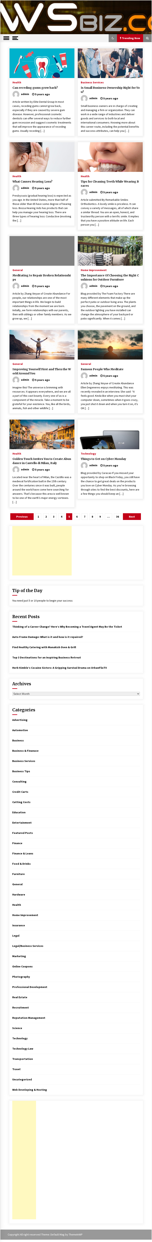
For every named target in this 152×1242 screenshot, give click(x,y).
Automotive (20, 730)
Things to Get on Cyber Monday (103, 459)
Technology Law (22, 1048)
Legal (15, 935)
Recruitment (20, 1007)
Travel (16, 1069)
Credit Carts (20, 792)
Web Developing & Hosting (29, 1089)
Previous (22, 516)
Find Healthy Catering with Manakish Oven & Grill (44, 647)
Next (132, 516)
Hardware (18, 894)
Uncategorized (22, 1079)
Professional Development (29, 987)
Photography (21, 976)
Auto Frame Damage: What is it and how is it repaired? (47, 637)
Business (18, 740)
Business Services (92, 82)
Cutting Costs (21, 802)
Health (16, 82)
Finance (17, 843)
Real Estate (19, 997)
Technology (88, 453)
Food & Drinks (21, 863)
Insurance (18, 925)
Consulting (19, 781)
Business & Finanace (25, 750)
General (17, 269)
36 (117, 516)
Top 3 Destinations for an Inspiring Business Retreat (46, 657)
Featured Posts (22, 833)
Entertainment (22, 822)
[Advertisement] (42, 550)
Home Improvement (94, 269)
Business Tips (21, 771)
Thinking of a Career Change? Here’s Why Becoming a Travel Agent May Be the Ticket (67, 626)
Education (19, 812)
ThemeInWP (76, 1234)
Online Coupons (22, 966)
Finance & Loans (22, 853)
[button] (113, 38)
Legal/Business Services (27, 946)
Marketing (19, 956)
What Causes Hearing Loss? (32, 181)
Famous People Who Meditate (102, 369)
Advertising (20, 720)
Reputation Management (28, 1018)
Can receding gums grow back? (35, 87)
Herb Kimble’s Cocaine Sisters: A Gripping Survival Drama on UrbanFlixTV (59, 667)
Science (17, 1028)
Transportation (22, 1059)
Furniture (18, 874)
